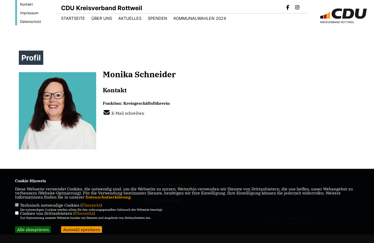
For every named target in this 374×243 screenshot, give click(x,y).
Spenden (157, 18)
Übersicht (91, 205)
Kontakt (26, 4)
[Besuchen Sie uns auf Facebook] (288, 8)
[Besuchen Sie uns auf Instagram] (297, 8)
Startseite (73, 18)
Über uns (101, 18)
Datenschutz (30, 21)
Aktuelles (129, 18)
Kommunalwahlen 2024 (200, 18)
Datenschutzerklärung (108, 197)
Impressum (29, 13)
